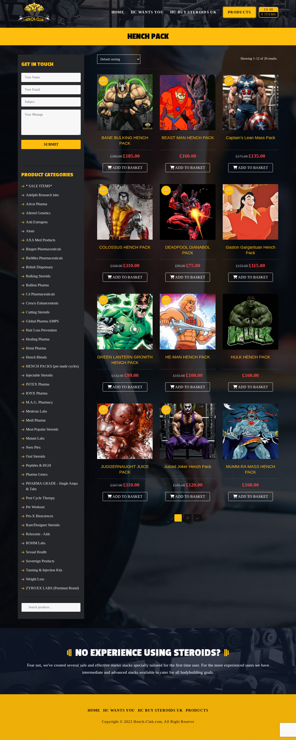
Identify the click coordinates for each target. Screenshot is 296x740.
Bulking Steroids (38, 276)
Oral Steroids (35, 456)
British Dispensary (39, 267)
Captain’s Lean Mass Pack (250, 137)
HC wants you (119, 710)
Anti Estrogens (37, 222)
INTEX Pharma (37, 384)
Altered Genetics (38, 213)
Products (197, 710)
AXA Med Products (40, 240)
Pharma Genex (37, 474)
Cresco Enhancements (42, 303)
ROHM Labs (35, 543)
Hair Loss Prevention (41, 330)
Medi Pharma (36, 420)
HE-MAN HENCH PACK (187, 357)
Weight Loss (35, 579)
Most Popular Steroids (42, 429)
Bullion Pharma (37, 285)
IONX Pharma (36, 393)
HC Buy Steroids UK (160, 710)
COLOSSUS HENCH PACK (125, 247)
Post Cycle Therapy (40, 498)
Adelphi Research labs (42, 195)
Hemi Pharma (36, 348)
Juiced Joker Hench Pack (187, 466)
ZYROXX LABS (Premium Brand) (52, 588)
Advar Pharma (36, 204)
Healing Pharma (37, 339)
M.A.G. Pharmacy (39, 402)
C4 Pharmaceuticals (40, 294)
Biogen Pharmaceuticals (43, 249)
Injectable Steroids (39, 375)
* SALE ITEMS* (39, 186)
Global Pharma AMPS (42, 321)
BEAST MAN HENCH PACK (188, 137)
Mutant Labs (35, 438)
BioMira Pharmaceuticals (44, 258)
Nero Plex (33, 447)
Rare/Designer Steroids (43, 525)
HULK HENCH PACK (250, 357)
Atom (30, 231)
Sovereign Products (40, 561)
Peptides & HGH (38, 465)
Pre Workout (35, 507)
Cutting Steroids (37, 312)
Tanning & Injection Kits (44, 570)
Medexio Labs (36, 411)
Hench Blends (36, 357)
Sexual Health (36, 552)
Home (94, 710)
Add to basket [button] (127, 168)
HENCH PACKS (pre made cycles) (52, 366)
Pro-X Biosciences (39, 516)
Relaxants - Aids (38, 534)
